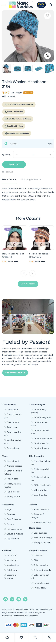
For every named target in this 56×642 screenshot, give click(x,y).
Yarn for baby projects (38, 411)
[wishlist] (21, 637)
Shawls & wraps (41, 509)
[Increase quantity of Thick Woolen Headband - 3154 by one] (50, 154)
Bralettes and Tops (42, 522)
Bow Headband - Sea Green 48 (13, 255)
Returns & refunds (42, 570)
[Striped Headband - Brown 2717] (41, 238)
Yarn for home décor (39, 424)
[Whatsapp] (25, 599)
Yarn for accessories (43, 438)
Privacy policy (40, 587)
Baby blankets (40, 532)
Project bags (12, 478)
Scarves (10, 524)
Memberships (13, 565)
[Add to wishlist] (47, 15)
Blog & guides (40, 495)
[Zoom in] (47, 55)
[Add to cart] (14, 244)
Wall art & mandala (43, 537)
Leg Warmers (13, 538)
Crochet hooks (13, 461)
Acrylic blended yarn (12, 434)
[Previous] (24, 273)
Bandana (11, 514)
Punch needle (13, 491)
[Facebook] (5, 599)
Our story (11, 555)
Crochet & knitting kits (40, 463)
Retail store (12, 570)
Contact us (39, 555)
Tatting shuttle (13, 496)
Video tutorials (40, 490)
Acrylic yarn (12, 427)
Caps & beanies (14, 519)
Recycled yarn (13, 448)
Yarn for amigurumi (42, 417)
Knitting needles (14, 465)
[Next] (32, 273)
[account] (49, 637)
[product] (7, 637)
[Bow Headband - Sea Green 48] (14, 238)
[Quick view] (19, 244)
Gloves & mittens (15, 533)
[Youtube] (18, 599)
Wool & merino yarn (12, 442)
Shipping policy (41, 565)
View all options (28, 283)
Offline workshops (42, 485)
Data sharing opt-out (40, 577)
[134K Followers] (12, 599)
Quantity (6, 154)
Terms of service (41, 583)
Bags (9, 509)
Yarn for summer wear (40, 432)
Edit (49, 143)
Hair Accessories (14, 529)
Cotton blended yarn (12, 416)
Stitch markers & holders (13, 472)
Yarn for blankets (41, 443)
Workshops (12, 560)
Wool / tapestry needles (12, 485)
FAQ (36, 560)
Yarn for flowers (41, 448)
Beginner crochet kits (40, 471)
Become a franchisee (10, 577)
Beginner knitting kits (40, 479)
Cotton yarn (12, 409)
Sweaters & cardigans (38, 516)
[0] (50, 4)
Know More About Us (15, 372)
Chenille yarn (13, 422)
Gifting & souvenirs (43, 542)
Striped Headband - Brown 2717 (39, 255)
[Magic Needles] (21, 5)
